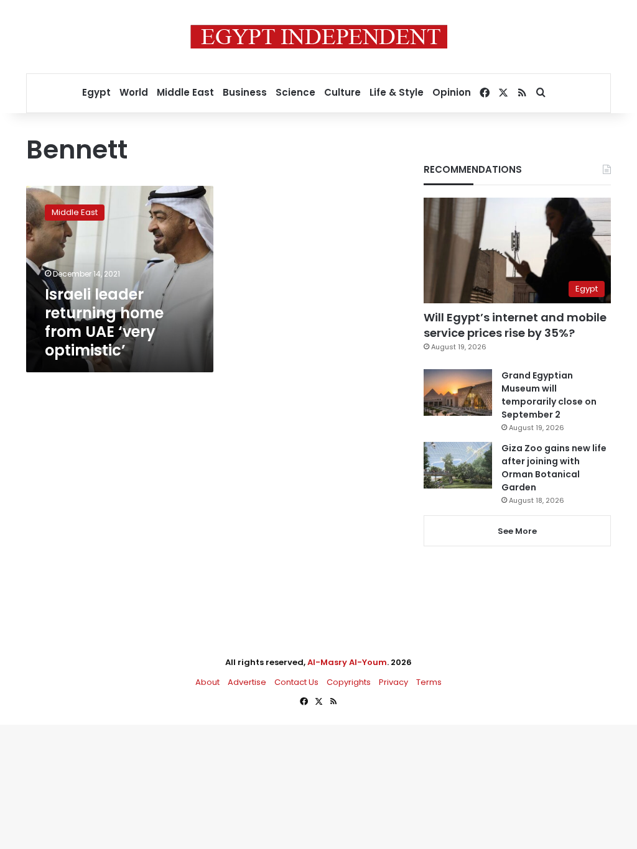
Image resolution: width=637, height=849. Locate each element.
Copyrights (349, 682)
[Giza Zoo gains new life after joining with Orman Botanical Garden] (458, 465)
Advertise (247, 682)
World (133, 92)
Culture (342, 92)
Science (295, 92)
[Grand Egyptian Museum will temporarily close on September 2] (458, 392)
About (207, 682)
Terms (429, 682)
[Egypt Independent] (318, 36)
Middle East (185, 92)
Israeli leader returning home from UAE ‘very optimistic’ (104, 322)
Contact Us (296, 682)
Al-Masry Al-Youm (347, 662)
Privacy (393, 682)
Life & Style (397, 92)
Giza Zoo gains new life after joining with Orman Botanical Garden (554, 467)
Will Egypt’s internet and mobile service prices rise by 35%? (515, 325)
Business (245, 92)
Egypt (96, 92)
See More (517, 531)
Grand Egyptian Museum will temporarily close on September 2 (549, 395)
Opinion (451, 92)
